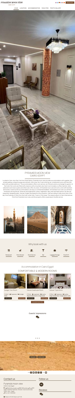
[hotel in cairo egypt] (12, 3)
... (37, 336)
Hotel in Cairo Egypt (9, 386)
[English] (55, 2)
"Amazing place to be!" (37, 324)
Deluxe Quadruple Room (35, 290)
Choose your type (37, 302)
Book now (70, 2)
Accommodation (34, 8)
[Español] (64, 2)
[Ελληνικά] (57, 2)
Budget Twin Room (10, 290)
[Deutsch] (59, 2)
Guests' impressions (37, 313)
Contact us (9, 378)
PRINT (44, 372)
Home (16, 8)
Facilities (45, 8)
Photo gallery (55, 8)
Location (23, 8)
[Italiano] (62, 2)
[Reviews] (41, 395)
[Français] (61, 2)
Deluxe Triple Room (56, 290)
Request (33, 357)
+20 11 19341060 (11, 393)
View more (8, 298)
